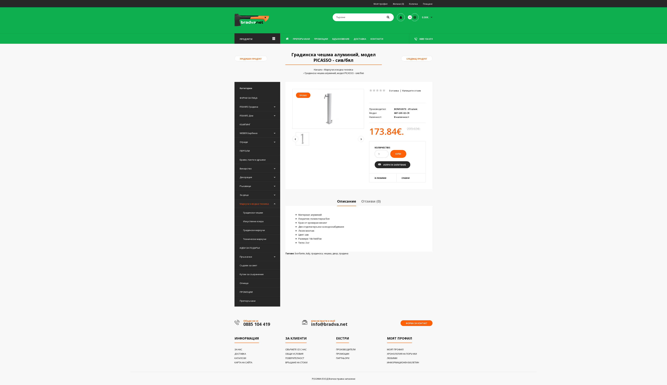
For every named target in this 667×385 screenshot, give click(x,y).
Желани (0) (398, 3)
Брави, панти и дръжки (253, 159)
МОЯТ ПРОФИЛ (395, 349)
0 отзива (394, 90)
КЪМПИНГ (245, 124)
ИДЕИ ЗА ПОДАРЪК (250, 247)
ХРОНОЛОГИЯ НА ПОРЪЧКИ (402, 353)
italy (308, 253)
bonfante (300, 253)
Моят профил (381, 3)
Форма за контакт (416, 323)
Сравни (405, 178)
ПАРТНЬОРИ (342, 358)
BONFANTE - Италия (405, 109)
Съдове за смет (248, 265)
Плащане (428, 3)
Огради (244, 142)
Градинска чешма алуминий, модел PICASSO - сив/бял (334, 73)
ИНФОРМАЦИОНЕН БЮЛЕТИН (403, 362)
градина (343, 253)
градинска (317, 253)
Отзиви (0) (371, 201)
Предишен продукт (251, 58)
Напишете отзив (411, 90)
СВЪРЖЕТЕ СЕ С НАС (296, 349)
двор (335, 253)
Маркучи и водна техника (338, 69)
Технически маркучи (254, 239)
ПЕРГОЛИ (245, 150)
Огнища (244, 283)
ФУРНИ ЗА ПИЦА (248, 97)
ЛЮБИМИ (392, 358)
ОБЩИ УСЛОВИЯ (294, 353)
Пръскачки (246, 256)
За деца (244, 194)
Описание (346, 201)
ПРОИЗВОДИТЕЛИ (346, 349)
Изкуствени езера (253, 221)
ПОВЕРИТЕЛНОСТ (294, 358)
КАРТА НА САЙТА (243, 362)
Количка (413, 3)
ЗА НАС (238, 349)
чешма (327, 253)
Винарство (246, 168)
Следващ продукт (416, 58)
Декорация (246, 177)
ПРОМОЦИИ (246, 292)
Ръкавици (245, 186)
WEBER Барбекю (249, 133)
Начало (318, 69)
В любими (380, 178)
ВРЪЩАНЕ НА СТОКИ (296, 362)
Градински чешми (253, 212)
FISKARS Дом (246, 115)
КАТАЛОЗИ (240, 358)
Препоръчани (248, 300)
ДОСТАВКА (240, 353)
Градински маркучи (254, 230)
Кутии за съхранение (252, 274)
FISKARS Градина (249, 106)
